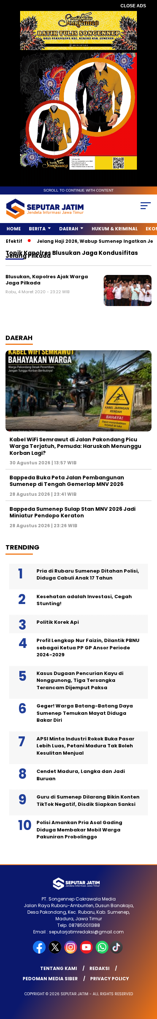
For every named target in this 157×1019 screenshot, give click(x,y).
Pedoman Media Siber (50, 978)
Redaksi (99, 968)
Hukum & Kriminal (115, 229)
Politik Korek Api (58, 622)
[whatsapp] (102, 952)
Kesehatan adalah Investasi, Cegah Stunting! (84, 600)
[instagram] (71, 952)
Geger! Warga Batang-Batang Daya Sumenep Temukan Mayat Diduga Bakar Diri (85, 713)
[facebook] (40, 952)
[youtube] (87, 952)
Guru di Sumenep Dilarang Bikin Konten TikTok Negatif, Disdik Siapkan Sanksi (88, 800)
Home (14, 229)
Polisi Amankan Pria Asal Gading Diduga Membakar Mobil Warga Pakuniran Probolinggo (79, 829)
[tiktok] (117, 952)
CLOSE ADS (133, 6)
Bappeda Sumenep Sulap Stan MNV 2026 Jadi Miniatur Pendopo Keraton (72, 512)
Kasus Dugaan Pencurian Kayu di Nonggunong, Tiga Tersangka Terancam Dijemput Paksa (80, 680)
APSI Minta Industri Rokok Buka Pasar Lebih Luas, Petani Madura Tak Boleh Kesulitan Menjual (85, 745)
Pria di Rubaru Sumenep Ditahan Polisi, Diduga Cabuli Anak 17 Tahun (88, 574)
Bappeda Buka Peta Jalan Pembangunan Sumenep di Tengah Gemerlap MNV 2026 (66, 481)
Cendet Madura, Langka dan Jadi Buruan (81, 775)
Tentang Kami (58, 968)
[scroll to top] (146, 976)
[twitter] (56, 952)
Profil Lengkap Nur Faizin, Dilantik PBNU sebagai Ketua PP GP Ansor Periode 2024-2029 (88, 647)
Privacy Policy (109, 978)
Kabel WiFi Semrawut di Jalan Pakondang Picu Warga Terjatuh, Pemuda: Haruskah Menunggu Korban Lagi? (75, 446)
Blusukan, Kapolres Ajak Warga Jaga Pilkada (46, 280)
